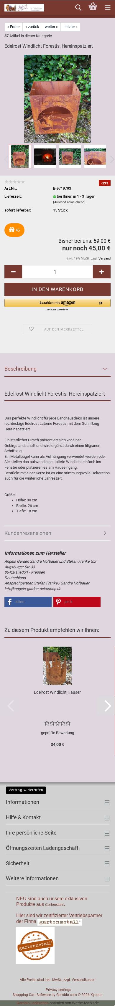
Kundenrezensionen (27, 533)
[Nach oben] (99, 997)
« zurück (32, 26)
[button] (13, 271)
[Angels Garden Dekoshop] (22, 7)
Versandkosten (84, 980)
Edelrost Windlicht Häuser (57, 692)
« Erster (13, 26)
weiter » (51, 26)
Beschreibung (20, 369)
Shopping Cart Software (32, 995)
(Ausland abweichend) (69, 202)
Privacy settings (58, 990)
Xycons (96, 995)
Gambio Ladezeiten (33, 1003)
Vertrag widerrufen (26, 790)
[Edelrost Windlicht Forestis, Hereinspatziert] (57, 99)
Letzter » (70, 26)
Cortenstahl (54, 905)
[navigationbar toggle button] (107, 7)
